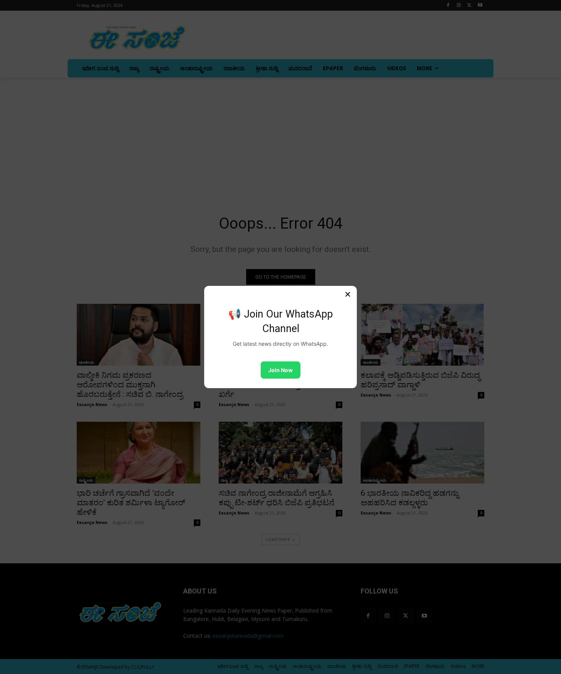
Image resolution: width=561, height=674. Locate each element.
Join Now (280, 370)
